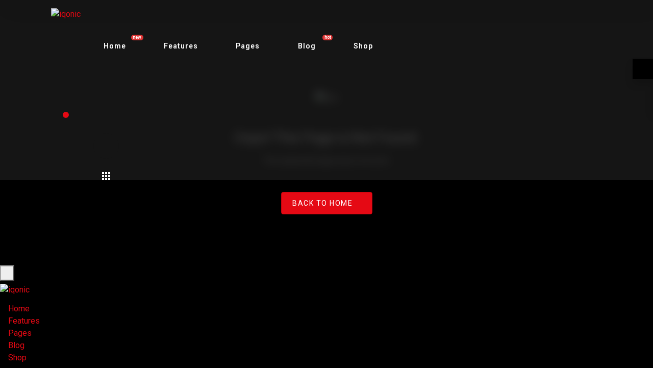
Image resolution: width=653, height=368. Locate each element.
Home (19, 308)
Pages (248, 46)
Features (181, 46)
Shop (363, 46)
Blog (16, 345)
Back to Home (322, 203)
